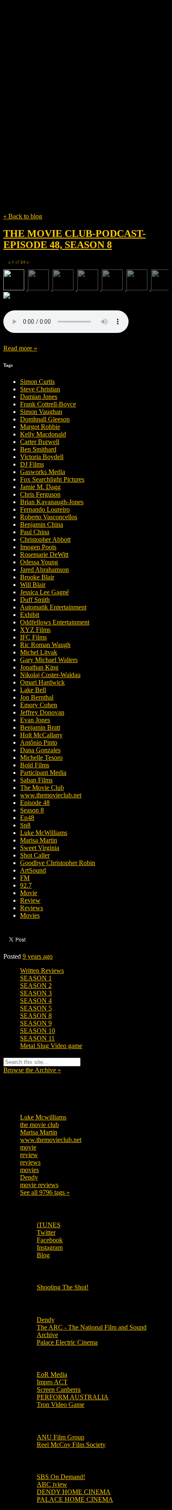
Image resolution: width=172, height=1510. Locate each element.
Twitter (46, 1232)
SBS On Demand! (61, 1476)
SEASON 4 (36, 1000)
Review (30, 900)
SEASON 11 (37, 1038)
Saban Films (36, 780)
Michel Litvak (38, 652)
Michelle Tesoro (41, 757)
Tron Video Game (60, 1404)
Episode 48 (35, 802)
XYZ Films (35, 629)
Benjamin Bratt (40, 727)
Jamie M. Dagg (40, 486)
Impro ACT (52, 1382)
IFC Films (33, 637)
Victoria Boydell (41, 456)
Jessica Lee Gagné (44, 592)
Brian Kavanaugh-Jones (51, 501)
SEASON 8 (36, 1015)
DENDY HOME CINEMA (74, 1491)
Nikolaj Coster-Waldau (50, 674)
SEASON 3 (36, 993)
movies (29, 1169)
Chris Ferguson (40, 494)
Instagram (50, 1247)
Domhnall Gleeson (45, 419)
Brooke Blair (37, 577)
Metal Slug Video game (51, 1045)
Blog (43, 1255)
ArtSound (33, 870)
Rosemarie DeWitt (44, 554)
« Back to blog (22, 216)
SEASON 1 (36, 978)
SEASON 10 (37, 1030)
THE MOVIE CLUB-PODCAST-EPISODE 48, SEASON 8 (74, 239)
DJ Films (32, 464)
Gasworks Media (42, 471)
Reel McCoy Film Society (71, 1444)
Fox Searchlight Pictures (52, 479)
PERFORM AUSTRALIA (73, 1397)
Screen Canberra (59, 1389)
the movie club (39, 1124)
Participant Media (43, 772)
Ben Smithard (38, 449)
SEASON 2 (36, 985)
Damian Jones (38, 396)
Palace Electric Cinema (67, 1342)
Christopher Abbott (45, 539)
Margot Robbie (40, 426)
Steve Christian (40, 389)
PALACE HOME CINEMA (75, 1499)
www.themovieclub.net (50, 795)
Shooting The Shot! (63, 1287)
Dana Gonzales (40, 750)
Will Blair (33, 584)
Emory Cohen (38, 704)
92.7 (26, 885)
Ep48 (27, 817)
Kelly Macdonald (43, 434)
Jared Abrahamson (44, 569)
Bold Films (34, 765)
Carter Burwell (39, 441)
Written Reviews (42, 970)
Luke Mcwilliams (43, 1117)
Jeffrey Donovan (42, 712)
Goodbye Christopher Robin (57, 862)
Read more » (20, 348)
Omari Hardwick (42, 682)
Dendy (29, 1177)
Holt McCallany (41, 735)
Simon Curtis (37, 381)
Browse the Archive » (32, 1069)
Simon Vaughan (41, 411)
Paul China (34, 531)
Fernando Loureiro (45, 509)
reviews (30, 1162)
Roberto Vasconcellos (48, 516)
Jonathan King (39, 667)
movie (28, 1147)
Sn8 (25, 825)
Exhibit (29, 614)
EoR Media (52, 1374)
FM (25, 877)
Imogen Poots (38, 547)
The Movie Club (86, 87)
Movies (30, 915)
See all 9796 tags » (45, 1192)
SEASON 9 (36, 1023)
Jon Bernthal (36, 697)
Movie (28, 892)
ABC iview (52, 1484)
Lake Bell (33, 689)
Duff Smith (35, 599)
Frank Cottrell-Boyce (48, 404)
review (29, 1154)
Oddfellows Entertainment (54, 622)
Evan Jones (35, 719)
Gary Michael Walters (49, 659)
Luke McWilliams (43, 832)
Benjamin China (41, 524)
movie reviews (39, 1184)
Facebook (50, 1240)
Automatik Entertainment (53, 607)
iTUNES (49, 1224)
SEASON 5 (36, 1008)
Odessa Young (39, 562)
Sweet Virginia (39, 847)
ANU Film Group (60, 1437)
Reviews (31, 907)
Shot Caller (35, 855)
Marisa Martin (38, 840)
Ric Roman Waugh (45, 644)
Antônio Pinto (38, 742)
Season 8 (32, 810)
